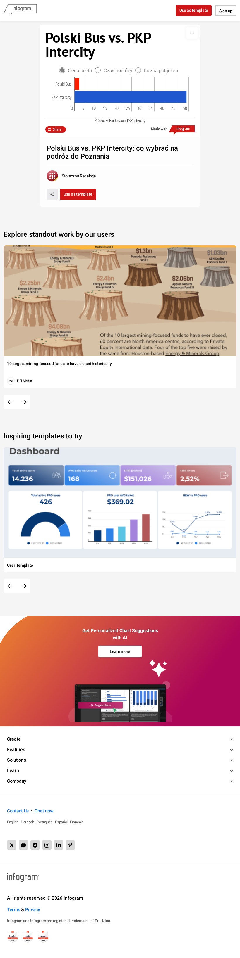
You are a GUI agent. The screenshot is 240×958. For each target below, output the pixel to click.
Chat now (44, 811)
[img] (77, 84)
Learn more (120, 651)
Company (16, 781)
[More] (192, 33)
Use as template (193, 10)
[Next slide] (23, 401)
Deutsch (27, 822)
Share (57, 129)
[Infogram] (20, 10)
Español (61, 822)
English (12, 822)
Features (16, 749)
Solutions (16, 760)
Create (13, 739)
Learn (13, 770)
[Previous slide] (10, 401)
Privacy (32, 909)
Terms (13, 909)
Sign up (225, 10)
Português (45, 822)
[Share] (52, 194)
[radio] (77, 70)
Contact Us (18, 811)
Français (77, 822)
